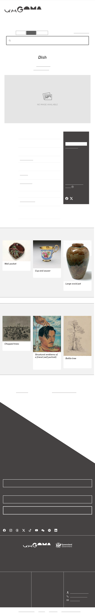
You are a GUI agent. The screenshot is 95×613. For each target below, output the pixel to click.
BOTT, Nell (9, 267)
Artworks (11, 27)
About (5, 591)
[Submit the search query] (8, 40)
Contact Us (75, 597)
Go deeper (35, 27)
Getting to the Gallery (79, 589)
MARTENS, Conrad (73, 362)
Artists (23, 27)
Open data (7, 580)
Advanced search (81, 32)
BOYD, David (43, 65)
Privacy (42, 608)
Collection (23, 17)
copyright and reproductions (53, 391)
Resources (41, 32)
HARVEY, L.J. (71, 287)
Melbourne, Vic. (27, 200)
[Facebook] (66, 192)
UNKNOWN (40, 274)
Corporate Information (71, 608)
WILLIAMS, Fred (11, 347)
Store (5, 586)
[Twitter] (71, 192)
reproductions (12, 391)
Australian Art (26, 159)
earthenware (26, 182)
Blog (5, 588)
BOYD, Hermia (41, 68)
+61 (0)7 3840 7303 (78, 593)
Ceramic (24, 174)
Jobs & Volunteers (27, 608)
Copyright (53, 608)
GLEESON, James (43, 363)
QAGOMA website (11, 583)
